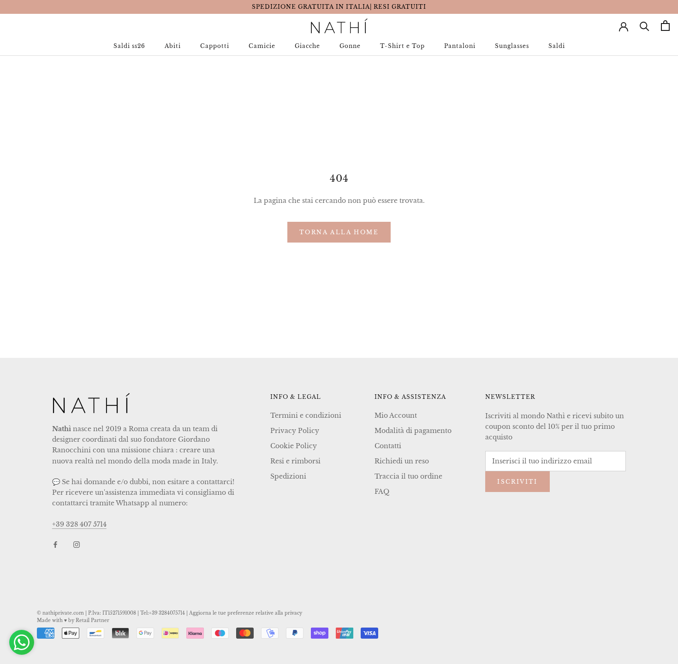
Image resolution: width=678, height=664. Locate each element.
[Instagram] (76, 544)
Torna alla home (339, 232)
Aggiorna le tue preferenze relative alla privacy (245, 613)
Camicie (262, 45)
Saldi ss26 (129, 45)
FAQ (382, 491)
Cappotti (214, 45)
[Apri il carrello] (665, 25)
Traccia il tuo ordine (408, 476)
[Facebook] (55, 544)
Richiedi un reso (402, 461)
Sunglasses (512, 45)
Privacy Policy (294, 431)
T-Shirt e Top (402, 45)
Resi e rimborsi (295, 461)
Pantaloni (460, 45)
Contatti (388, 446)
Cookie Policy (293, 446)
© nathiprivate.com (60, 613)
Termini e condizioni (305, 415)
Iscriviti (517, 481)
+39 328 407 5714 (79, 524)
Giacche (307, 45)
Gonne (350, 45)
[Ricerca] (644, 25)
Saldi (556, 45)
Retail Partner (92, 620)
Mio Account (396, 415)
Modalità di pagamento (413, 431)
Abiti (173, 45)
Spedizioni (288, 476)
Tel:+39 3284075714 (162, 613)
